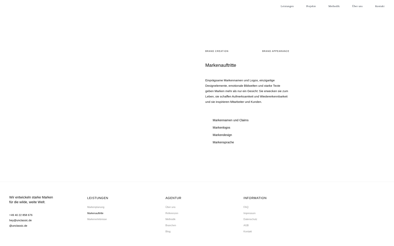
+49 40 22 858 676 (20, 215)
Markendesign (222, 135)
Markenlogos (221, 127)
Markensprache (223, 142)
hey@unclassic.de (20, 220)
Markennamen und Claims (231, 120)
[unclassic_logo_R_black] (23, 4)
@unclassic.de (18, 225)
